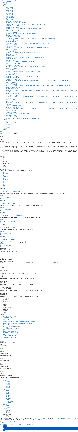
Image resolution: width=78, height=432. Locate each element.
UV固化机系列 (10, 18)
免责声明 (40, 419)
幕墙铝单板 (31, 424)
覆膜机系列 (10, 10)
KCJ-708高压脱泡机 (8, 203)
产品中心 (5, 5)
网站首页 (5, 2)
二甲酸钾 (20, 424)
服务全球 (8, 386)
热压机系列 (10, 11)
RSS (17, 421)
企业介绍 (8, 381)
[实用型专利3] (30, 262)
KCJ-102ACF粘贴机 (8, 239)
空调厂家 (15, 424)
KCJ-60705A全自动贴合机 (10, 191)
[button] (0, 198)
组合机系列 (10, 19)
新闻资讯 (5, 120)
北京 (24, 419)
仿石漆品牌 (10, 424)
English (2, 136)
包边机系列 (10, 14)
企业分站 (7, 421)
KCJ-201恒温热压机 (8, 227)
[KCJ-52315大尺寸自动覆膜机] (7, 221)
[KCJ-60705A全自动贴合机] (7, 197)
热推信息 (2, 421)
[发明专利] (55, 262)
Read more (9, 124)
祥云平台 (35, 419)
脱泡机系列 (10, 8)
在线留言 (8, 412)
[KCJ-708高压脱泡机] (5, 209)
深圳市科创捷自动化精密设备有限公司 (63, 418)
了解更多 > (2, 195)
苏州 (26, 419)
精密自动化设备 (5, 419)
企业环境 (8, 387)
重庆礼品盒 (25, 424)
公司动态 (8, 126)
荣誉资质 (8, 383)
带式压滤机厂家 (3, 424)
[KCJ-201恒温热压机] (5, 233)
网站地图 (12, 421)
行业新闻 (8, 127)
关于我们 (5, 4)
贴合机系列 (10, 7)
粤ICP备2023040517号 (43, 418)
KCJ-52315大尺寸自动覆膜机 (12, 215)
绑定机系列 (10, 16)
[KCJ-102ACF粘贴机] (5, 245)
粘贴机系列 (10, 13)
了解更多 (2, 156)
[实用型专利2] (3, 262)
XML (20, 421)
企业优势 (8, 384)
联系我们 (5, 129)
